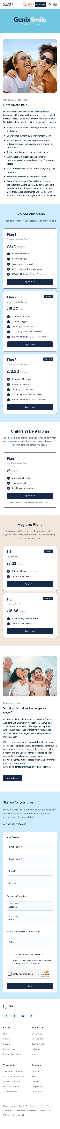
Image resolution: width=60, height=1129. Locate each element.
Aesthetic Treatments (13, 1076)
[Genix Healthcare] (8, 4)
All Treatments (10, 1091)
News (34, 1076)
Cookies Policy (9, 1110)
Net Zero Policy (32, 1106)
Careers (35, 1081)
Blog (34, 1054)
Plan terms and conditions (13, 1106)
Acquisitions (38, 1086)
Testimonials (38, 1044)
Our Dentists (38, 1039)
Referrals (36, 1049)
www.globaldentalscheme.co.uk (18, 767)
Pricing (6, 1044)
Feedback (21, 1110)
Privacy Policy (45, 1106)
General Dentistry (11, 1081)
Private (6, 1039)
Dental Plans (9, 1049)
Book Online (40, 4)
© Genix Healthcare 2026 (13, 1115)
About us (36, 1071)
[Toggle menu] (55, 4)
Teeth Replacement (12, 1071)
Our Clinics (37, 1034)
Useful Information (12, 1054)
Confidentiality (45, 1110)
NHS (5, 1034)
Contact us (37, 1091)
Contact (30, 4)
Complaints (32, 1110)
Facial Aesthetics (11, 1086)
